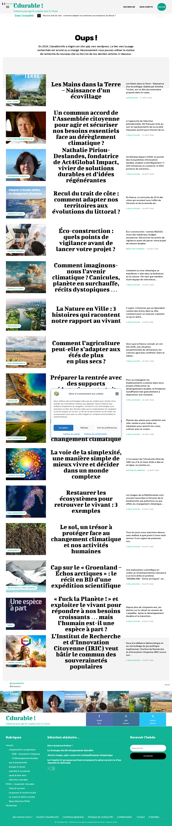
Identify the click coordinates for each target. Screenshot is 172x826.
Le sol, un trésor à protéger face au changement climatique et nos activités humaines (86, 538)
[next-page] (53, 768)
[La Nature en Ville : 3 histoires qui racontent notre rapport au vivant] (26, 315)
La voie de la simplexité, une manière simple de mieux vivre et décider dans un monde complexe (86, 464)
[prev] (157, 15)
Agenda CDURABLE (16, 662)
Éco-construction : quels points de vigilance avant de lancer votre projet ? (86, 239)
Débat (10, 625)
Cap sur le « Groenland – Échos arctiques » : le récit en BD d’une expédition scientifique (86, 576)
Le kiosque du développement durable (70, 750)
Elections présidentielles (20, 139)
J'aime (99, 714)
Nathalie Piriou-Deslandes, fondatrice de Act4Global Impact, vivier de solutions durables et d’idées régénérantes (86, 165)
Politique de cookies (71, 434)
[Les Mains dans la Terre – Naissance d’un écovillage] (26, 90)
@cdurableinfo (17, 683)
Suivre (167, 685)
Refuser (84, 427)
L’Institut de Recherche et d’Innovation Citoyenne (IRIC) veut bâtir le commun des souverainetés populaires (86, 651)
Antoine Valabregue (135, 470)
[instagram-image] (11, 701)
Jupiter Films (132, 97)
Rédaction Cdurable (135, 248)
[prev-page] (49, 768)
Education (13, 401)
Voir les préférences (107, 427)
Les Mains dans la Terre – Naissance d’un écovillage (86, 90)
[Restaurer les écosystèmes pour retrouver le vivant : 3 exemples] (26, 502)
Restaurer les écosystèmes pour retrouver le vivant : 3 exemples (86, 501)
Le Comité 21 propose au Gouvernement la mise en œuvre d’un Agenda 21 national (84, 761)
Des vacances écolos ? (60, 745)
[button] (117, 393)
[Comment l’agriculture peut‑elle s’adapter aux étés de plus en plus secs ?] (26, 352)
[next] (162, 15)
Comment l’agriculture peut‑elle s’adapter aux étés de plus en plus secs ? (86, 351)
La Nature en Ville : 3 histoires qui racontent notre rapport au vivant (86, 314)
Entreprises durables (18, 176)
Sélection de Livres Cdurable (22, 588)
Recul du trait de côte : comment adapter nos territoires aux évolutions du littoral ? (79, 15)
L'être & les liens (16, 475)
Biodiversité (13, 326)
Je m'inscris (148, 756)
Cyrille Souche (133, 135)
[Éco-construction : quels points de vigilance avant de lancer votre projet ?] (26, 240)
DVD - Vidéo (13, 101)
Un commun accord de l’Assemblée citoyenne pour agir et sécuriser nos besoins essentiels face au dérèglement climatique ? (86, 127)
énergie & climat (16, 214)
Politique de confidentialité (96, 434)
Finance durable (16, 251)
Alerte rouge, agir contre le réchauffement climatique (80, 755)
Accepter (63, 427)
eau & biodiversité (16, 363)
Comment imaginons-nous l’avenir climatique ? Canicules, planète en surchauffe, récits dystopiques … (86, 277)
